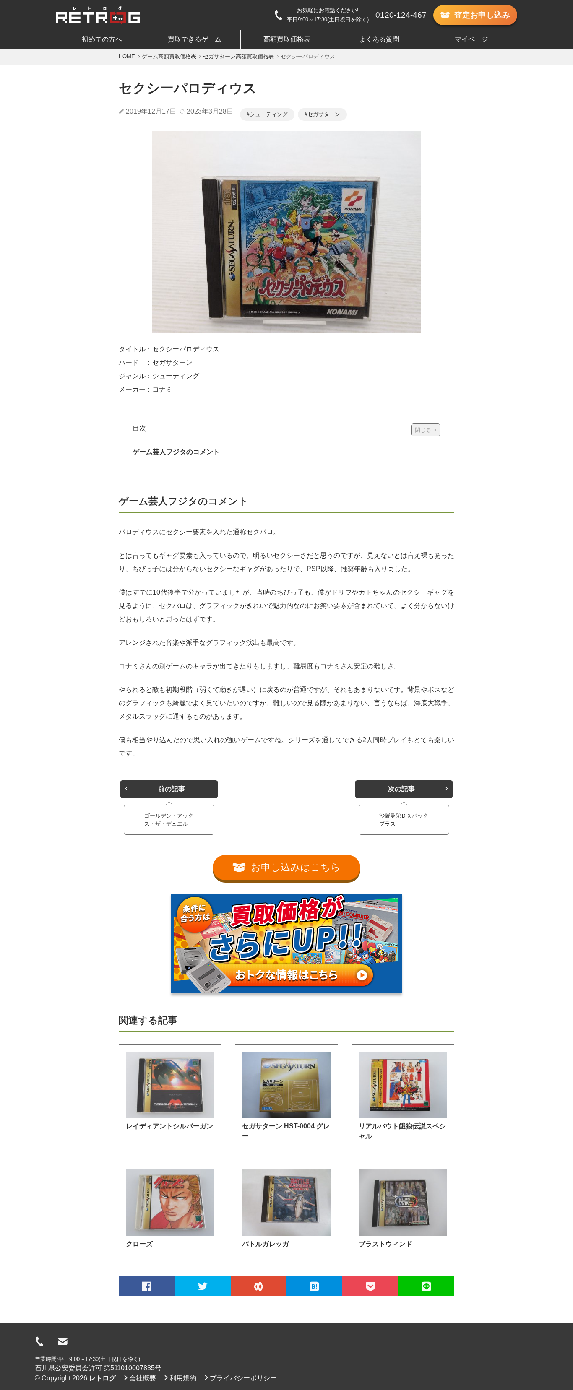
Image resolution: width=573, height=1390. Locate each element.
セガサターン (323, 114)
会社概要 (142, 1378)
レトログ (102, 1378)
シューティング (269, 114)
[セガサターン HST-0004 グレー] (286, 1085)
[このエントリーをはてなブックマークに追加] (314, 1286)
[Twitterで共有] (202, 1286)
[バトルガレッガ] (286, 1202)
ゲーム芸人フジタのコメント (176, 451)
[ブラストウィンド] (403, 1202)
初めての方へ (102, 39)
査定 (482, 14)
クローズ (139, 1243)
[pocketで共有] (370, 1286)
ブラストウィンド (385, 1243)
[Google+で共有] (258, 1286)
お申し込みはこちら (296, 867)
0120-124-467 (401, 14)
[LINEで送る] (426, 1286)
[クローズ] (170, 1202)
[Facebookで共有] (147, 1286)
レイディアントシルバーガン (169, 1126)
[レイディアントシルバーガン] (170, 1085)
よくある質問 (379, 39)
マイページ (471, 39)
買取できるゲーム (194, 39)
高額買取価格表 (286, 39)
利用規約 (182, 1378)
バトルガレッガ (265, 1243)
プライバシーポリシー (243, 1378)
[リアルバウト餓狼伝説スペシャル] (403, 1085)
